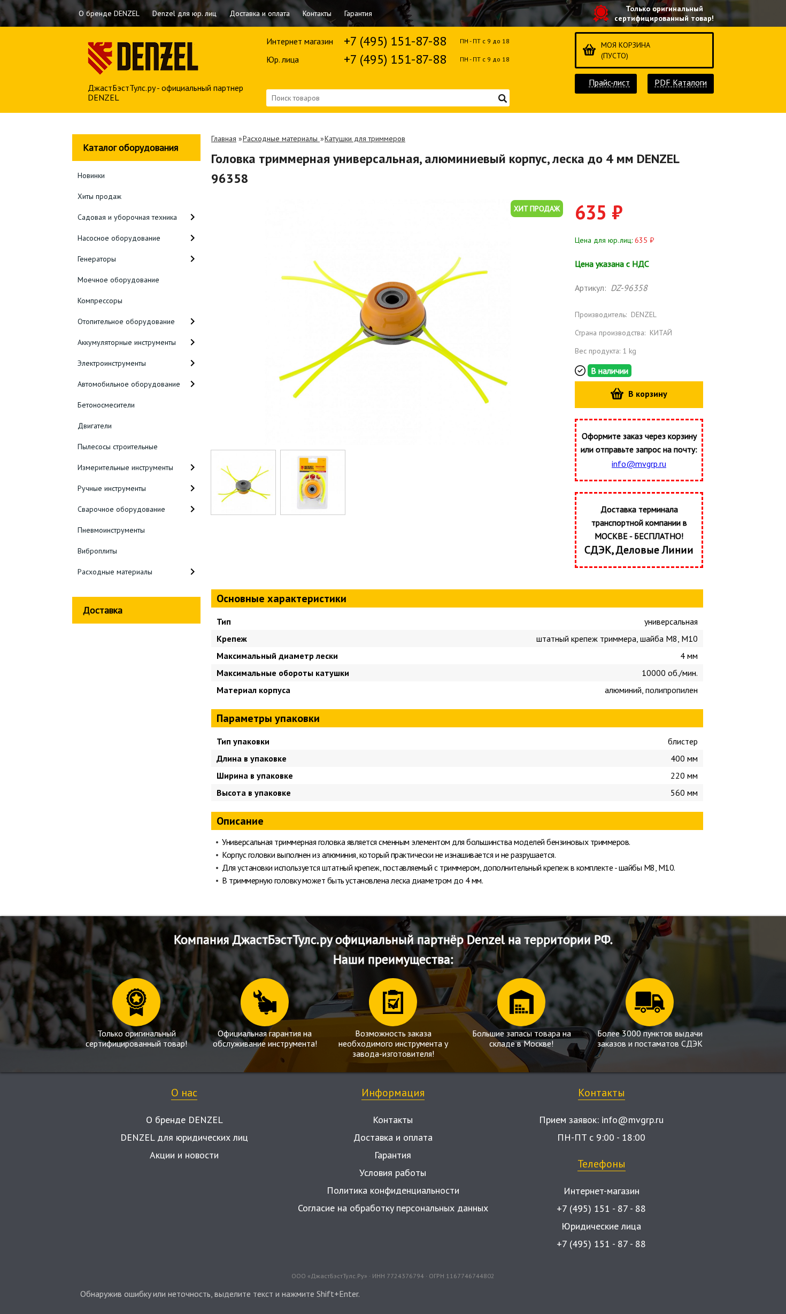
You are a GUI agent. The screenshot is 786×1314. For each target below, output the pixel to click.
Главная (223, 138)
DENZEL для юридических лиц (184, 1137)
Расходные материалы (281, 138)
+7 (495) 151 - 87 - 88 (601, 1208)
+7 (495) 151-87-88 (395, 41)
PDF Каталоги (680, 82)
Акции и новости (184, 1155)
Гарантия (358, 13)
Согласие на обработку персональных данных (393, 1208)
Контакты (317, 13)
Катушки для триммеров (365, 138)
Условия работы (392, 1172)
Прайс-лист (609, 82)
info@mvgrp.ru (639, 463)
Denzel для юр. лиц (184, 13)
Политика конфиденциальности (393, 1190)
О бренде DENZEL (109, 13)
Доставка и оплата (259, 13)
